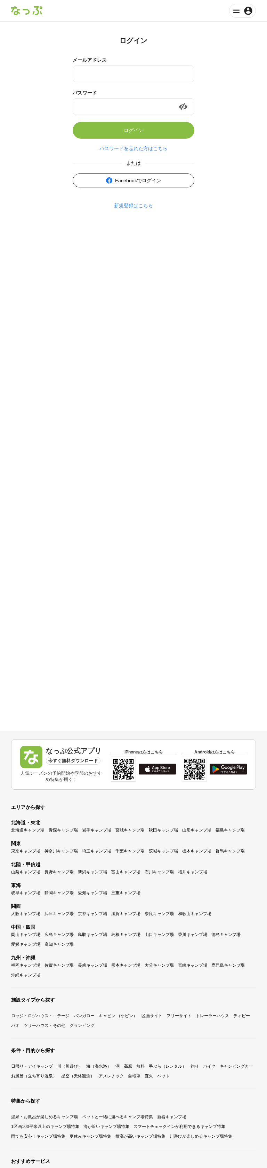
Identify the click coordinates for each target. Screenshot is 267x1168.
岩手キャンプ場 (96, 830)
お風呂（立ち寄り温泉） (34, 1076)
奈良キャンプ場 (159, 913)
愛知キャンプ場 (92, 892)
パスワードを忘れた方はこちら (133, 148)
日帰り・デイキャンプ (32, 1066)
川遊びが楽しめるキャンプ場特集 (201, 1136)
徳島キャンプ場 (226, 934)
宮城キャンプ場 (130, 830)
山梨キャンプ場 (25, 871)
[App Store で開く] (157, 769)
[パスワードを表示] (183, 106)
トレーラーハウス (212, 1015)
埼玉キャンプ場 (96, 851)
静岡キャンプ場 (59, 892)
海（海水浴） (98, 1066)
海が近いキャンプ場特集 (106, 1126)
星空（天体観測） (78, 1076)
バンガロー (84, 1015)
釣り (195, 1066)
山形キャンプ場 (196, 830)
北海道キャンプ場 (27, 830)
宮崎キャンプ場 (192, 965)
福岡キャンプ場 (25, 965)
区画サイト (151, 1015)
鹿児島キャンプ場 (228, 965)
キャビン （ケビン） (118, 1015)
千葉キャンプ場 (130, 851)
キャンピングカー (236, 1066)
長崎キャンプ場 (92, 965)
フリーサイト (179, 1015)
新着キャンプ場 (171, 1116)
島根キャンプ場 (125, 934)
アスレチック (111, 1076)
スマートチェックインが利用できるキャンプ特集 (179, 1126)
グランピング (82, 1025)
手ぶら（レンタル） (167, 1066)
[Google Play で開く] (228, 769)
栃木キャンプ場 (196, 851)
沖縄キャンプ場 (25, 975)
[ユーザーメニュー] (242, 11)
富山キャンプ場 (125, 871)
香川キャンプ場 (192, 934)
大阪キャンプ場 (25, 913)
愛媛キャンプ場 (25, 944)
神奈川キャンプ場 (61, 851)
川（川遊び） (69, 1066)
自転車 (134, 1076)
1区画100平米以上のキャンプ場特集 (45, 1126)
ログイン (133, 130)
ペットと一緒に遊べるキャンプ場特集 (117, 1116)
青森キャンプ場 (63, 830)
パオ (15, 1025)
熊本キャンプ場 (125, 965)
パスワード (85, 92)
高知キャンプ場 (59, 944)
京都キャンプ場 (92, 913)
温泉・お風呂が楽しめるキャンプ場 (44, 1116)
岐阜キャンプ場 (25, 892)
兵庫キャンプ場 (59, 913)
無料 (140, 1066)
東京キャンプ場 (25, 851)
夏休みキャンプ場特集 (90, 1136)
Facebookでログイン (138, 180)
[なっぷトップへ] (26, 10)
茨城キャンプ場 (163, 851)
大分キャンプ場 (159, 965)
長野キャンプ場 (59, 871)
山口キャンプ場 (159, 934)
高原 (128, 1066)
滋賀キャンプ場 (125, 913)
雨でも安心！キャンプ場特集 (38, 1136)
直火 (149, 1076)
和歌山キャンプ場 (194, 913)
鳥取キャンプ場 (92, 934)
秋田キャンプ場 (163, 830)
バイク (209, 1066)
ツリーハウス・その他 (44, 1025)
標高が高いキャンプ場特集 (140, 1136)
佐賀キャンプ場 (59, 965)
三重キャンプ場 (125, 892)
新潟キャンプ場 (92, 871)
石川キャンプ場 (159, 871)
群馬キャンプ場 (230, 851)
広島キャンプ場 (59, 934)
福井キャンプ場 (192, 871)
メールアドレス (90, 60)
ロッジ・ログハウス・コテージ (40, 1015)
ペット (163, 1076)
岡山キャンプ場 (25, 934)
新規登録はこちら (133, 205)
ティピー (241, 1015)
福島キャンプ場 (230, 830)
